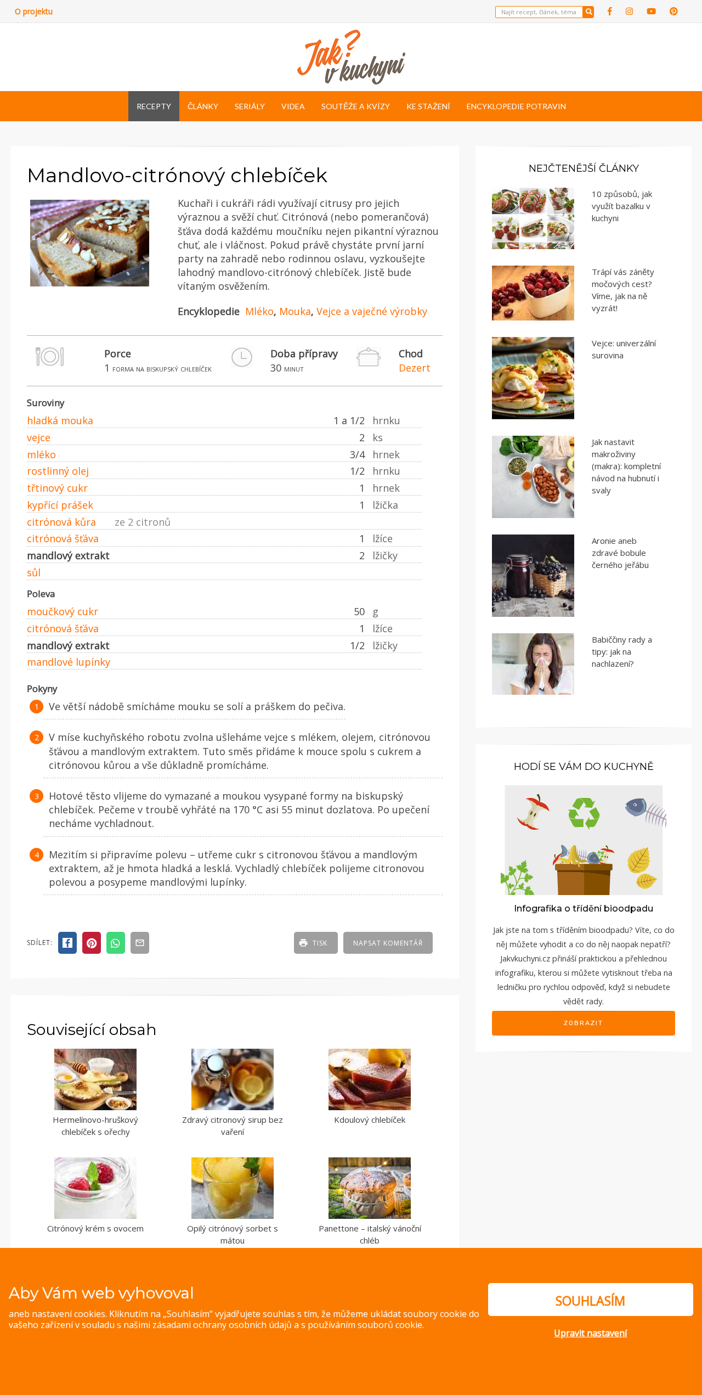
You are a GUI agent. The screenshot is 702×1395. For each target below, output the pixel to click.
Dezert (415, 367)
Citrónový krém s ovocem (95, 1228)
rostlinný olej (58, 470)
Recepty (154, 106)
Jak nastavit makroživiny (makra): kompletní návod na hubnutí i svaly (626, 466)
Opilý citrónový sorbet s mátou (232, 1234)
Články (203, 106)
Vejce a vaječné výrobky (371, 311)
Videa (293, 106)
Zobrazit (583, 1023)
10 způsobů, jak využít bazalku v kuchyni (622, 205)
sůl (34, 572)
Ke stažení (428, 106)
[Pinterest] (674, 11)
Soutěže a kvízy (355, 106)
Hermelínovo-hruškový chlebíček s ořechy (95, 1126)
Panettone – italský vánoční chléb (370, 1234)
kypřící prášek (60, 504)
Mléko (259, 311)
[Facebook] (610, 11)
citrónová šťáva (63, 538)
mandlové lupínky (68, 661)
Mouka (295, 311)
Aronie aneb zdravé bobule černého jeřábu (620, 552)
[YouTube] (651, 11)
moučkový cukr (62, 611)
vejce (38, 437)
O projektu (34, 11)
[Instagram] (629, 11)
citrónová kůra (61, 521)
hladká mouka (60, 420)
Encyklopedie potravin (516, 106)
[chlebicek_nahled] (89, 287)
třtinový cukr (57, 487)
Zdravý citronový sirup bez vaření (232, 1126)
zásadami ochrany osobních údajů (222, 1325)
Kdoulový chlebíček (369, 1119)
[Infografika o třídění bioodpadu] (583, 839)
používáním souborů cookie (365, 1325)
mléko (41, 454)
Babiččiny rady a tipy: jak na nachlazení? (622, 651)
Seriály (250, 106)
